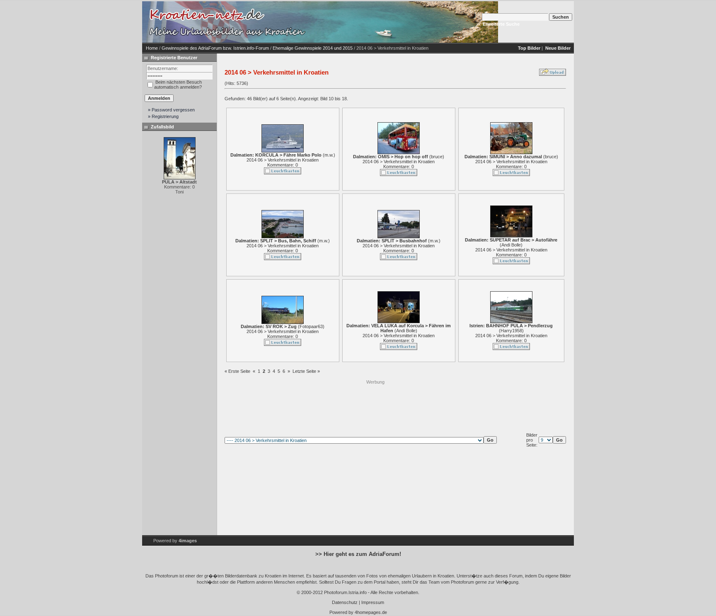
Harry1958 (511, 330)
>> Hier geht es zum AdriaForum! (358, 554)
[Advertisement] (375, 404)
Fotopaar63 (311, 326)
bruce (437, 156)
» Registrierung (163, 116)
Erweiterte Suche (501, 24)
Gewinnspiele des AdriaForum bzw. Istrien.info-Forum (215, 48)
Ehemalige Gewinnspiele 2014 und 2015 (313, 48)
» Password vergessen (171, 109)
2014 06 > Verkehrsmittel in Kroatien (283, 159)
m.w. (329, 154)
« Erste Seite (237, 371)
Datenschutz (345, 602)
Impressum (372, 602)
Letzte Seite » (306, 371)
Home (152, 48)
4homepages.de (371, 612)
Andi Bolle (511, 244)
